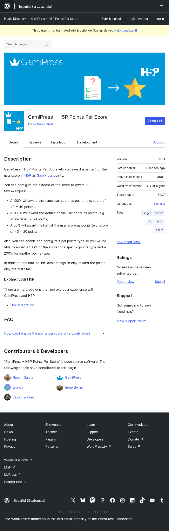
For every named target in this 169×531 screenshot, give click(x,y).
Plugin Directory (15, 18)
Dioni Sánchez (24, 397)
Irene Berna (74, 387)
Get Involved (138, 425)
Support (159, 142)
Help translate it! (125, 30)
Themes (51, 432)
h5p (150, 221)
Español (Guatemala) (29, 500)
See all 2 (159, 203)
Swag (134, 446)
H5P (27, 175)
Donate (135, 439)
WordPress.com (18, 460)
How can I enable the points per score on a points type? (47, 333)
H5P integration (22, 305)
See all (160, 282)
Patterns (51, 446)
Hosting (10, 439)
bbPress (12, 474)
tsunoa (18, 387)
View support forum (131, 321)
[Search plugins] (48, 44)
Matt (10, 467)
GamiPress (45, 175)
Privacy (9, 446)
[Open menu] (162, 6)
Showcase (53, 425)
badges (146, 213)
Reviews (34, 142)
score (159, 229)
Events (133, 432)
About (8, 425)
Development (87, 142)
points (159, 221)
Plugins (50, 439)
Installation (59, 142)
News (8, 432)
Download (155, 120)
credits (159, 213)
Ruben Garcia (43, 124)
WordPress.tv (99, 446)
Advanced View (129, 242)
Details (13, 142)
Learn (91, 425)
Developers (95, 439)
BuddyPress (15, 482)
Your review (125, 282)
